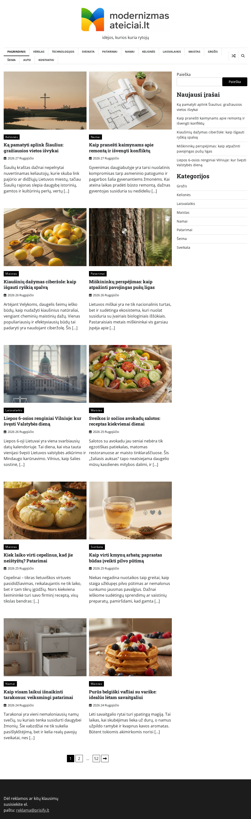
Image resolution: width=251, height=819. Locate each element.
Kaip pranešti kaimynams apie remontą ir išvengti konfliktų (121, 147)
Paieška (184, 74)
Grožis (213, 51)
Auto (27, 60)
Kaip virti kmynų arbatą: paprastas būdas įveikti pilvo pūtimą (125, 557)
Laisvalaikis (172, 51)
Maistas (194, 51)
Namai (130, 51)
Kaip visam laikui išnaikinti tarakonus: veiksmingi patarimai (38, 694)
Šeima (11, 60)
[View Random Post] (233, 55)
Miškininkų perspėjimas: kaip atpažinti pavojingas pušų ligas (122, 284)
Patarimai (109, 51)
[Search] (242, 55)
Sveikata (88, 51)
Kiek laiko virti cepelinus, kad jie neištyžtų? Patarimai (38, 557)
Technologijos (63, 51)
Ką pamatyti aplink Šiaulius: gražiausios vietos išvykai (33, 147)
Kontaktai (46, 60)
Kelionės (148, 51)
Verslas (38, 51)
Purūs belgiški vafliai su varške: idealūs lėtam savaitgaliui (122, 694)
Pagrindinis (16, 51)
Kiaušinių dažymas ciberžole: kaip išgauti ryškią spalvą (40, 284)
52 (96, 758)
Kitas (105, 758)
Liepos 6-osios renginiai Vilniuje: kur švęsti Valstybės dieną (42, 421)
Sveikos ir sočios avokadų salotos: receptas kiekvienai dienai (124, 421)
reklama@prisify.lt (32, 810)
